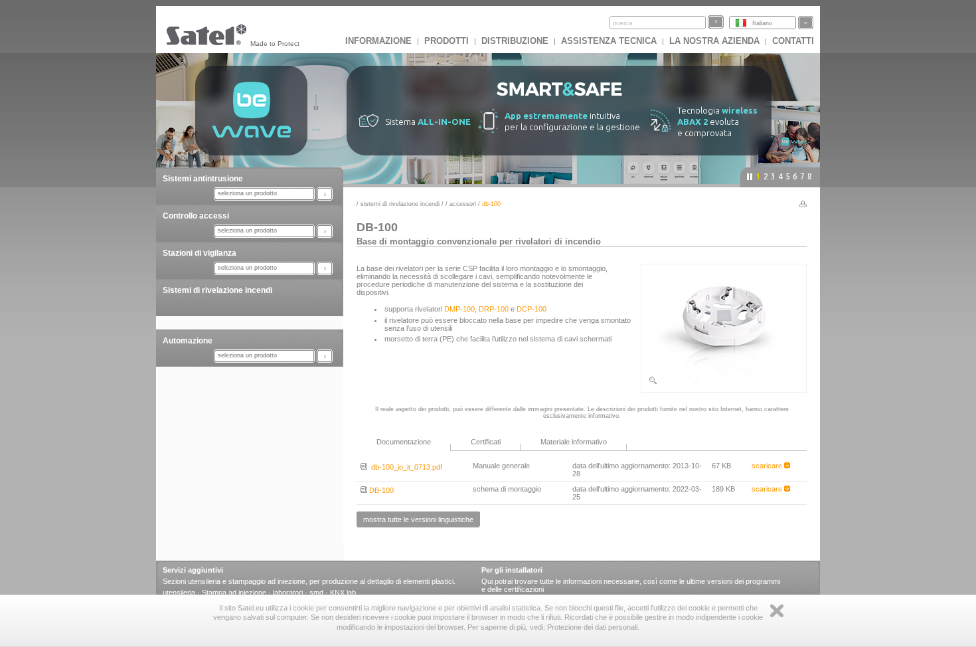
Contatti (793, 41)
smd (316, 593)
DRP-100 (494, 309)
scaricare (768, 466)
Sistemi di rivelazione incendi (217, 290)
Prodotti (446, 41)
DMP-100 (459, 309)
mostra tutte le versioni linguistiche (418, 519)
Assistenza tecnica (609, 41)
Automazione (187, 340)
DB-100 (380, 490)
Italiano (762, 23)
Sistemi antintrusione (203, 178)
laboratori (288, 593)
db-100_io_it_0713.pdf (404, 467)
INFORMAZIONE (378, 41)
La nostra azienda (714, 41)
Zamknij (776, 610)
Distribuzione (514, 41)
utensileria (179, 593)
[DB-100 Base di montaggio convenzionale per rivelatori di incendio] (723, 383)
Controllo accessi (196, 216)
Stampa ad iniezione (234, 593)
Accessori (462, 204)
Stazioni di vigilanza (199, 253)
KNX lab (343, 593)
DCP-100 (531, 309)
